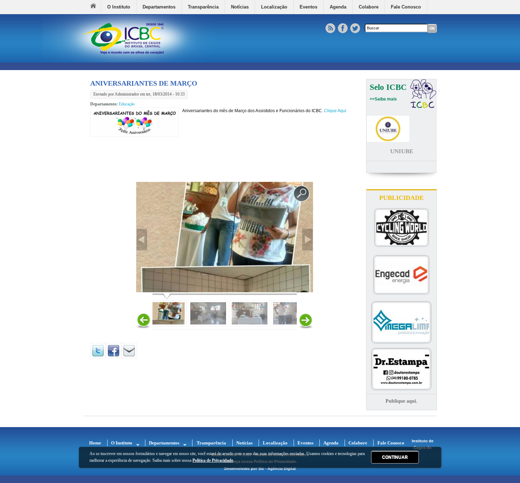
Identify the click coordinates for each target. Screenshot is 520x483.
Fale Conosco (406, 7)
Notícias (240, 7)
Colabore (369, 7)
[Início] (129, 60)
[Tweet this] (98, 357)
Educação (127, 104)
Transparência (203, 7)
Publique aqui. (401, 401)
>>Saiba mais (383, 99)
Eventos (308, 7)
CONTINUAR (395, 457)
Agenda (338, 7)
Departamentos (159, 7)
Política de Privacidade (212, 460)
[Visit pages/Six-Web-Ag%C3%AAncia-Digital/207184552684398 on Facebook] (113, 357)
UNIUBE (401, 151)
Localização (274, 7)
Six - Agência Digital (277, 468)
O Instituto (118, 7)
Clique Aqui (335, 110)
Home (95, 7)
